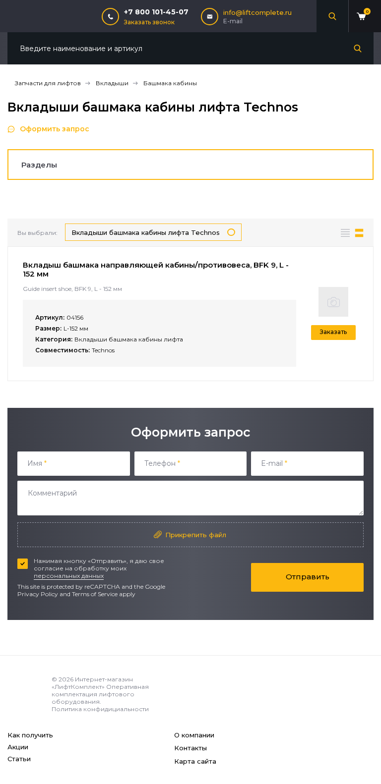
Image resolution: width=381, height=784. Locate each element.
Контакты (190, 748)
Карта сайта (195, 761)
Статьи (19, 759)
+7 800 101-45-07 (156, 11)
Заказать (333, 332)
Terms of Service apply (103, 594)
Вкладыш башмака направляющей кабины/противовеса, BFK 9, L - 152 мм (156, 269)
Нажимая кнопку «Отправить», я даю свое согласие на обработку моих (99, 568)
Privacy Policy (37, 594)
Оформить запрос (54, 128)
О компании (194, 735)
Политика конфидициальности (100, 709)
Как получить (30, 735)
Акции (17, 747)
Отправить (307, 576)
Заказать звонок (149, 22)
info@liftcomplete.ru (257, 12)
